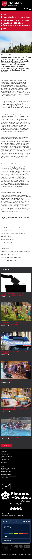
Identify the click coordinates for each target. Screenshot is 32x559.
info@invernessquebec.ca (7, 471)
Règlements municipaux (6, 456)
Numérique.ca (3, 554)
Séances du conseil (5, 454)
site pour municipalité (23, 554)
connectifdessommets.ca (23, 219)
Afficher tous (6, 445)
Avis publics (4, 451)
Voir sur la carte (8, 540)
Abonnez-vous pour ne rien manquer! (12, 514)
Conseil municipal (5, 453)
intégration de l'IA (15, 554)
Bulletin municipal (5, 459)
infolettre (9, 555)
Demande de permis (5, 457)
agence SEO (9, 554)
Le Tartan (3, 461)
